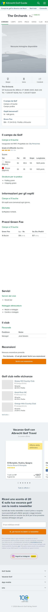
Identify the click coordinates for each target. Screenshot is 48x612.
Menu (44, 3)
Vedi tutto (5, 415)
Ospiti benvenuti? (11, 111)
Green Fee (8, 119)
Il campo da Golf (10, 101)
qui (19, 546)
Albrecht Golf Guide (16, 2)
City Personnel (34, 143)
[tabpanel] (24, 461)
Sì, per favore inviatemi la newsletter (24, 531)
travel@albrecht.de (36, 542)
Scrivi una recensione (24, 361)
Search (38, 3)
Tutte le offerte (23, 488)
